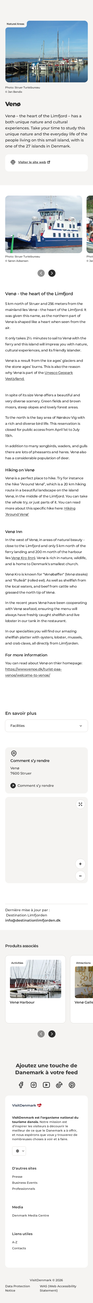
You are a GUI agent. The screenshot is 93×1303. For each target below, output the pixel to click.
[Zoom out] (80, 876)
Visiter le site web (32, 162)
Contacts (19, 1248)
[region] (46, 840)
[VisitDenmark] (27, 1105)
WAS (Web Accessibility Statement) (58, 1288)
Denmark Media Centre (30, 1215)
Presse (17, 1177)
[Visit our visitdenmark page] (46, 1085)
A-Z (14, 1242)
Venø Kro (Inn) (23, 558)
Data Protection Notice (17, 1288)
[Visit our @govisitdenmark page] (59, 1085)
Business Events (24, 1183)
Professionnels (23, 1189)
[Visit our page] (33, 1085)
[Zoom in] (80, 864)
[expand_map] (80, 804)
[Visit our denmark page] (21, 1085)
